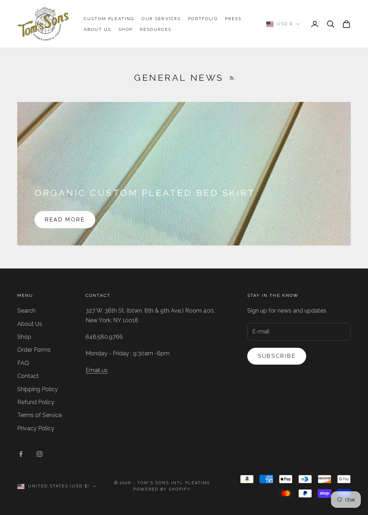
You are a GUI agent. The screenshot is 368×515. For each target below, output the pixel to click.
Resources (155, 29)
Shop (125, 29)
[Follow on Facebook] (20, 454)
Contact (28, 376)
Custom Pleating (109, 18)
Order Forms (34, 349)
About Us (97, 29)
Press (233, 18)
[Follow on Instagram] (39, 454)
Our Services (161, 18)
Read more (65, 219)
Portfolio (202, 18)
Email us (97, 370)
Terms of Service (39, 415)
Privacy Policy (35, 428)
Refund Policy (35, 402)
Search (26, 310)
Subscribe (277, 356)
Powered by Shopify (161, 489)
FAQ (23, 363)
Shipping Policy (37, 389)
